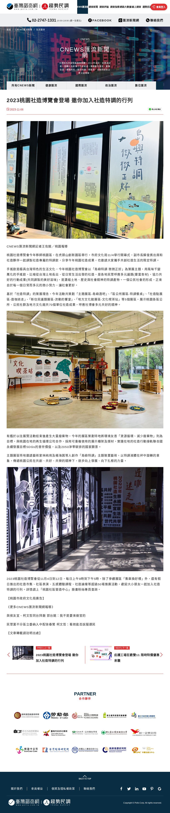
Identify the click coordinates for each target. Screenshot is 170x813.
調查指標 (115, 6)
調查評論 (104, 6)
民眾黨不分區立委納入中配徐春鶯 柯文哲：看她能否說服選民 (51, 624)
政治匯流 (111, 85)
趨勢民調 (147, 6)
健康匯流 (51, 85)
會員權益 (37, 788)
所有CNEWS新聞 (23, 85)
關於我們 (17, 788)
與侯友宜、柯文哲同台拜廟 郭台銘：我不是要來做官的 (46, 615)
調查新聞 (93, 6)
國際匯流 (81, 85)
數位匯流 (141, 85)
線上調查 (136, 6)
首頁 (9, 30)
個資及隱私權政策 (63, 788)
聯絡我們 (89, 788)
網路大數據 (125, 6)
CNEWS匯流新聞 (82, 6)
